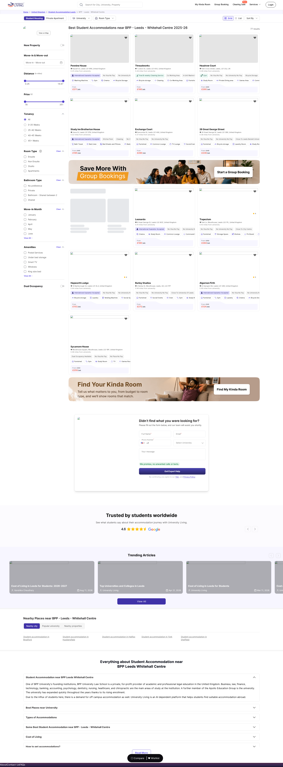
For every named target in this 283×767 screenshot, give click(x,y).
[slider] (25, 81)
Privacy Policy (189, 477)
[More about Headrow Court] (228, 48)
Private (31, 190)
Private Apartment (55, 18)
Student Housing (34, 18)
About (3, 764)
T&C (177, 477)
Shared (31, 200)
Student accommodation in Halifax (118, 636)
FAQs (22, 764)
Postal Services (35, 252)
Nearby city (31, 626)
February (32, 219)
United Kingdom (38, 12)
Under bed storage (37, 257)
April (30, 224)
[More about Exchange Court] (164, 117)
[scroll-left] (248, 529)
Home (25, 12)
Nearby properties (73, 626)
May (30, 229)
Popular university (51, 626)
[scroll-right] (255, 529)
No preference (35, 185)
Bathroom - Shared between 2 (42, 195)
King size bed (34, 271)
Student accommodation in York (157, 636)
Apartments (33, 171)
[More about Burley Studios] (164, 271)
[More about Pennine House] (99, 48)
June (30, 233)
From (76, 88)
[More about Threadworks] (164, 48)
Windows (32, 266)
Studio (31, 166)
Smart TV (32, 262)
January (32, 214)
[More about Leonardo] (164, 207)
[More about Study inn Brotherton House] (99, 117)
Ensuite (31, 156)
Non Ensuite (34, 161)
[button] (143, 443)
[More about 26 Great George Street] (228, 117)
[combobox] (109, 4)
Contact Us (13, 764)
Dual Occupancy (33, 286)
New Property (32, 45)
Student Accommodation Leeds (62, 12)
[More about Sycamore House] (99, 334)
